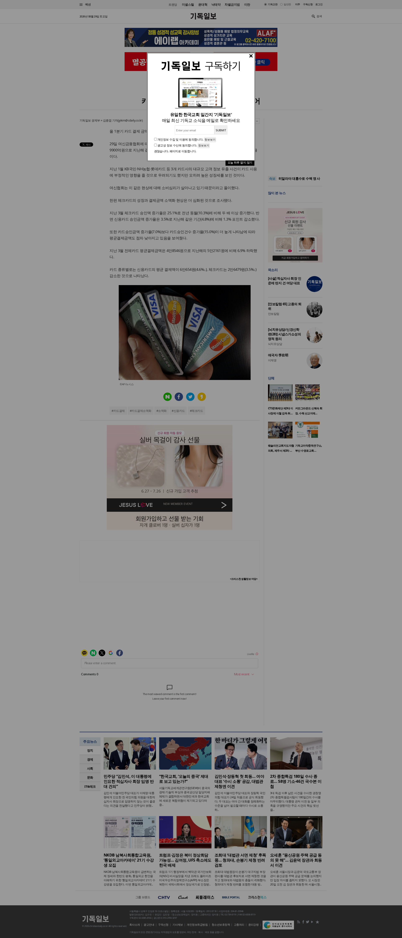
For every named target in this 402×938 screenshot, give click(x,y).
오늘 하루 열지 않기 (240, 162)
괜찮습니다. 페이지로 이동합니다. (175, 151)
